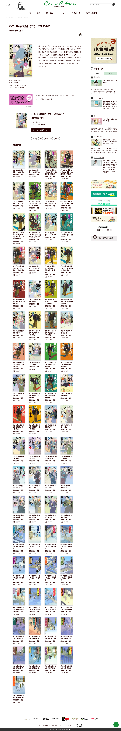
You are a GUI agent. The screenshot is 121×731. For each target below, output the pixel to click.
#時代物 (34, 138)
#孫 (51, 138)
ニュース (27, 13)
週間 (97, 73)
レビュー (62, 13)
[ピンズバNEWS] (65, 718)
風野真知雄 (35, 118)
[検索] (113, 4)
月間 (110, 73)
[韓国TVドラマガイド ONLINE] (94, 719)
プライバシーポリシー (67, 725)
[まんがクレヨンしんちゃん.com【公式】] (26, 719)
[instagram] (80, 725)
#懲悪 (46, 138)
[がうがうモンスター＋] (36, 719)
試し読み (49, 13)
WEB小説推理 (91, 13)
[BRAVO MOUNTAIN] (84, 719)
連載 (38, 13)
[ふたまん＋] (45, 719)
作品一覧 (10, 17)
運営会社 (54, 725)
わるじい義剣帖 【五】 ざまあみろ (21, 17)
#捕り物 (56, 138)
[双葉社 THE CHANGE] (55, 719)
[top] (60, 3)
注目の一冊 (76, 13)
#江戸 (40, 138)
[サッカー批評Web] (75, 719)
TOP (5, 17)
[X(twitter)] (77, 725)
